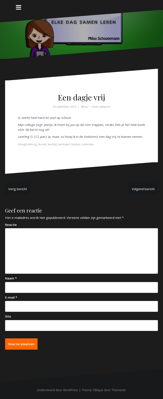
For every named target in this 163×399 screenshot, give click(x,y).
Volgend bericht (143, 189)
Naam (11, 278)
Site (8, 316)
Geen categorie (101, 106)
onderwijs (88, 144)
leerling (52, 144)
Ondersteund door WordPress (57, 390)
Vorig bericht (17, 189)
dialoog (32, 144)
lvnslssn (75, 144)
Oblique (98, 390)
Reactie (11, 224)
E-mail (11, 297)
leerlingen (64, 144)
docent (42, 144)
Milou (84, 106)
